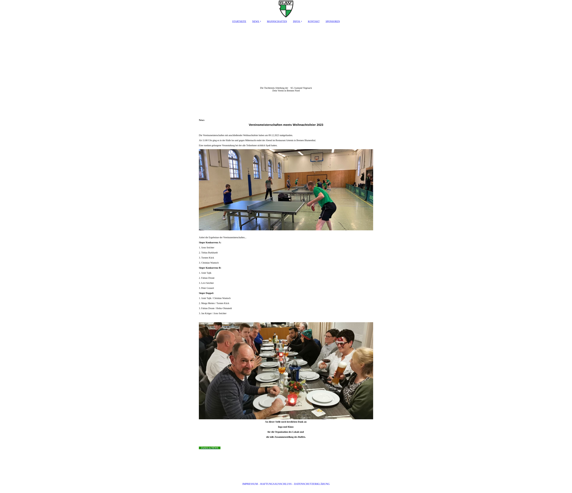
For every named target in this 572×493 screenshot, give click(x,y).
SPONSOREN (333, 21)
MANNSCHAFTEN (277, 21)
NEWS (255, 21)
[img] (286, 9)
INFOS (296, 21)
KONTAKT (314, 21)
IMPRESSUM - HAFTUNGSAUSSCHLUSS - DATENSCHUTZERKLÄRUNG (286, 483)
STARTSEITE (239, 21)
